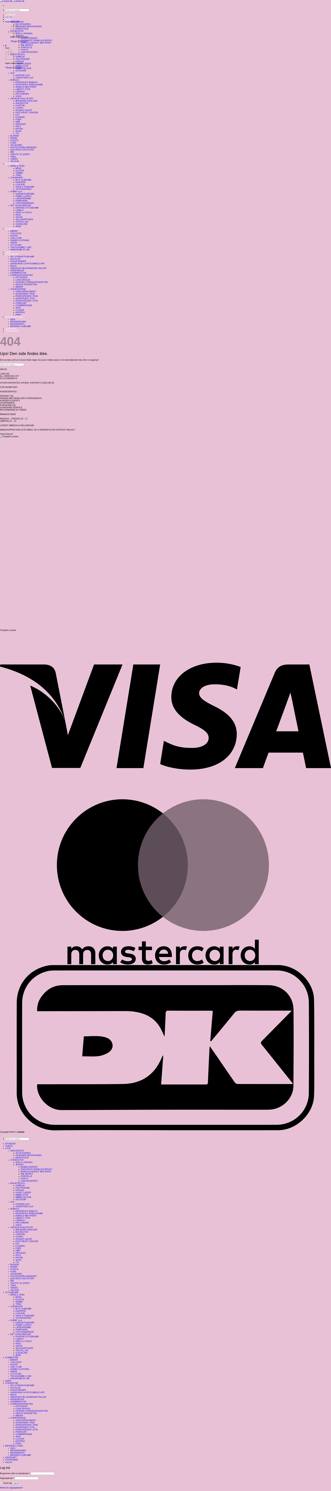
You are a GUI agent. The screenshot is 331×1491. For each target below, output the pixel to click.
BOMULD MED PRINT (26, 87)
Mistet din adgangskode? (11, 1488)
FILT (18, 115)
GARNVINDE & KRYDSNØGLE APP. (27, 264)
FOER (18, 119)
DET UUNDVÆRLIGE (20, 205)
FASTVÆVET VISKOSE (27, 112)
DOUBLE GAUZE (24, 110)
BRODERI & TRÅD (14, 317)
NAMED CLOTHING (19, 240)
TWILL (13, 157)
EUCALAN (15, 259)
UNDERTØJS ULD (24, 78)
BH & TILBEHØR (23, 180)
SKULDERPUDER (24, 219)
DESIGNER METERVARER (29, 26)
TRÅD (18, 175)
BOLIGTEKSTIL (17, 54)
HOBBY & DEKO (23, 196)
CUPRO (19, 108)
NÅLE (18, 215)
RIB (12, 152)
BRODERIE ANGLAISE (26, 101)
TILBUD (9, 17)
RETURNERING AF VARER (13, 410)
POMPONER (22, 201)
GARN (8, 252)
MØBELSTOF (22, 66)
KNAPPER (21, 182)
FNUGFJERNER (18, 261)
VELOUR (14, 161)
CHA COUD (15, 233)
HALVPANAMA (23, 59)
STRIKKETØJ (11, 254)
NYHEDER (10, 15)
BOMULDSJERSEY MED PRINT (36, 43)
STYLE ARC (16, 245)
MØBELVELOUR (23, 68)
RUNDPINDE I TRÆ (25, 294)
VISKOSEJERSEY (29, 52)
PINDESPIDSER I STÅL (27, 301)
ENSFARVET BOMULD (27, 82)
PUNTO (24, 50)
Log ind (16, 1483)
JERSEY (20, 36)
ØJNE (18, 226)
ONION (13, 243)
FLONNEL (20, 117)
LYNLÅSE (20, 184)
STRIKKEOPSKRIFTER (21, 275)
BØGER (14, 231)
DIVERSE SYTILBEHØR (27, 208)
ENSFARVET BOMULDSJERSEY (36, 40)
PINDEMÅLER (17, 270)
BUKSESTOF (22, 103)
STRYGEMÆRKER (25, 203)
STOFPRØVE (11, 331)
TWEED (14, 159)
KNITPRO (20, 312)
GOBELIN (20, 57)
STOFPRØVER (7, 403)
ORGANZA (21, 124)
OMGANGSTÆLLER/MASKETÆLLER (28, 268)
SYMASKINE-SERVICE (11, 407)
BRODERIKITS (17, 324)
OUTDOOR (21, 71)
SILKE (18, 131)
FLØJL (13, 143)
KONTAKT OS (6, 396)
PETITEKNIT (22, 277)
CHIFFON (20, 105)
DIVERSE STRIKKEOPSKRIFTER (32, 282)
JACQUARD (16, 145)
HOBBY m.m (16, 191)
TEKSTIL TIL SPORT (20, 154)
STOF (8, 19)
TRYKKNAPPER (23, 189)
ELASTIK (20, 171)
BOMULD (14, 80)
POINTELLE (26, 47)
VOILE (19, 96)
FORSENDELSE (8, 405)
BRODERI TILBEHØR (20, 326)
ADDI (18, 308)
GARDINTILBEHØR (25, 194)
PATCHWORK (22, 94)
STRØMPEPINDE (24, 305)
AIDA (12, 319)
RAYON (19, 129)
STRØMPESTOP (18, 273)
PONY (18, 315)
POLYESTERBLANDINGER (23, 147)
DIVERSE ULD (23, 75)
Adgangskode (7, 1478)
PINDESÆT (21, 303)
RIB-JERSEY (27, 45)
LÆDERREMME (23, 198)
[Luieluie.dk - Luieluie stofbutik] (12, 1)
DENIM (13, 138)
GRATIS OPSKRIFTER (26, 284)
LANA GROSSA (23, 280)
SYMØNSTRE (11, 229)
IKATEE (14, 236)
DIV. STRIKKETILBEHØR (22, 257)
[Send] (6, 13)
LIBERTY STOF (23, 89)
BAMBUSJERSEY (29, 38)
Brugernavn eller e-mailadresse (15, 1473)
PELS (18, 126)
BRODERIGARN (18, 322)
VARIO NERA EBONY (26, 291)
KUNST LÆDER (23, 64)
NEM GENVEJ (17, 22)
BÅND (18, 168)
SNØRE (19, 173)
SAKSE (19, 217)
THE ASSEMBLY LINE (20, 247)
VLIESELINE (22, 224)
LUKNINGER (16, 178)
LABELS (20, 210)
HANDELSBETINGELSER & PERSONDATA (21, 398)
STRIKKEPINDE (18, 289)
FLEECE (14, 140)
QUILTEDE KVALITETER (22, 150)
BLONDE (14, 136)
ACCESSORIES (23, 24)
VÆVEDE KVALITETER (21, 98)
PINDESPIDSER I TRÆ (27, 296)
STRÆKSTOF (17, 1160)
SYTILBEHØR (11, 164)
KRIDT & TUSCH (24, 212)
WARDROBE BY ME (20, 250)
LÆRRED (20, 92)
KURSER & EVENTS (10, 401)
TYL (17, 133)
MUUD (13, 266)
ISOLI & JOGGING (24, 33)
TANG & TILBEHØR (25, 187)
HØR (18, 122)
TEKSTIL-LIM (22, 222)
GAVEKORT (11, 329)
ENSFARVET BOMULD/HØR (29, 85)
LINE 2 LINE (16, 238)
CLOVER (20, 310)
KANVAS (20, 61)
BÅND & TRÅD (17, 166)
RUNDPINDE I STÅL (25, 298)
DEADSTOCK (22, 29)
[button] (5, 46)
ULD (12, 73)
